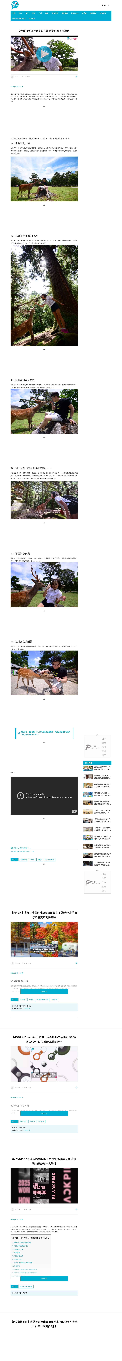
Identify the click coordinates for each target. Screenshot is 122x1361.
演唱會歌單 (18, 1259)
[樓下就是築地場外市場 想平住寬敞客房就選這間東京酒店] (88, 785)
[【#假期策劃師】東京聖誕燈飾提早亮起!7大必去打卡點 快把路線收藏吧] (88, 863)
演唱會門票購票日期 (21, 1246)
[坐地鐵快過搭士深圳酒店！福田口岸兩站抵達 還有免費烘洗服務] (88, 803)
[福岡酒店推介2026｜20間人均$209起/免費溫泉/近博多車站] (88, 794)
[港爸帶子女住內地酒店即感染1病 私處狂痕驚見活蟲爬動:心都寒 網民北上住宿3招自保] (88, 779)
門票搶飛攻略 (18, 1249)
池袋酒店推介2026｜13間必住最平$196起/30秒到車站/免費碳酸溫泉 (102, 769)
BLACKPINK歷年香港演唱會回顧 (25, 1272)
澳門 (27, 13)
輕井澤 (54, 999)
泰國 (33, 13)
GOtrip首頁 (14, 86)
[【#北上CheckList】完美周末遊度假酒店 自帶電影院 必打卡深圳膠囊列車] (88, 811)
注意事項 (17, 1266)
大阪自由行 (50, 859)
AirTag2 (23, 1121)
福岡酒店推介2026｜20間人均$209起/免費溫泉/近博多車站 (102, 795)
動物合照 (24, 859)
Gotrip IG (27, 1008)
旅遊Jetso (75, 13)
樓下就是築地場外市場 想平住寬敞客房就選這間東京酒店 (102, 787)
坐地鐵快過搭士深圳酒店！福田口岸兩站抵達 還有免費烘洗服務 (102, 804)
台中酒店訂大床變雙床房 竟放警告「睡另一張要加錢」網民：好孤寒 (102, 847)
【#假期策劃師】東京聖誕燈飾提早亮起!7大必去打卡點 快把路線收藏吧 (102, 865)
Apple (33, 1121)
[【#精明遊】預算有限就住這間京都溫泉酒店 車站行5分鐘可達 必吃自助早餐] (88, 829)
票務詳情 (17, 1252)
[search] (109, 5)
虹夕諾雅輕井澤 (42, 999)
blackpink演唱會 (26, 1286)
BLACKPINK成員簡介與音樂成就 (25, 1269)
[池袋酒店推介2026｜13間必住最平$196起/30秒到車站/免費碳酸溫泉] (88, 768)
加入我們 (32, 18)
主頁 (13, 13)
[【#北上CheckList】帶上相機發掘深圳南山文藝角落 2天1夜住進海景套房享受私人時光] (88, 820)
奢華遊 (84, 13)
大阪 (40, 859)
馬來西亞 (55, 13)
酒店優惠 (65, 13)
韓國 (46, 13)
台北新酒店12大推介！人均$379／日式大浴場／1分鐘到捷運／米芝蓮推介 (102, 839)
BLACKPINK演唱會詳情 (22, 1242)
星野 (31, 999)
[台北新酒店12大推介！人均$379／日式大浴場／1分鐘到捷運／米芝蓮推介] (88, 837)
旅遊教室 (103, 13)
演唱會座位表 (18, 1256)
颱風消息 (93, 13)
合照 (32, 859)
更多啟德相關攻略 (20, 1276)
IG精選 (23, 999)
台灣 (40, 13)
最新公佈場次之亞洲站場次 (23, 1262)
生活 (21, 86)
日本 (20, 13)
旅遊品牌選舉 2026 (18, 18)
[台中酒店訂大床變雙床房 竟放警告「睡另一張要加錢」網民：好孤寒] (88, 847)
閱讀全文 (44, 991)
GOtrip (17, 77)
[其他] (76, 77)
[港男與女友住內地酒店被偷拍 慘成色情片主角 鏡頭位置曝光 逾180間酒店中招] (88, 855)
